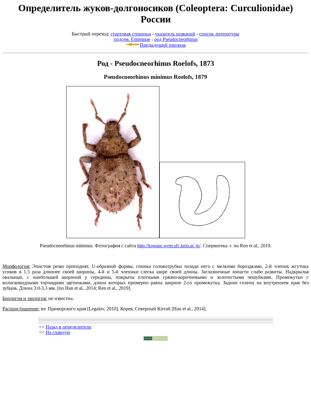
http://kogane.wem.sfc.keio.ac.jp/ (168, 245)
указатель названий (175, 33)
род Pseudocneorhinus (176, 39)
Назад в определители (68, 326)
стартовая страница (131, 33)
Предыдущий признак (163, 45)
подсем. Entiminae (132, 39)
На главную (58, 332)
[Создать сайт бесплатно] (155, 339)
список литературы (219, 33)
